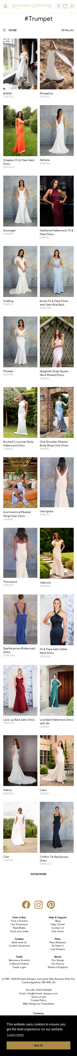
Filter (13, 30)
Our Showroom (19, 924)
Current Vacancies (19, 945)
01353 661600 (44, 989)
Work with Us (19, 942)
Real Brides (19, 927)
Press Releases (57, 942)
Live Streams (57, 949)
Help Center (58, 924)
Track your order (19, 931)
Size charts (58, 931)
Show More (39, 874)
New (7, 41)
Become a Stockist (19, 960)
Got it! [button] (38, 1045)
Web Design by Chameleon (38, 1003)
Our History (57, 963)
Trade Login (19, 967)
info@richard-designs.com (42, 993)
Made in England (58, 967)
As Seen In (58, 945)
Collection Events (19, 963)
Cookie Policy (38, 1000)
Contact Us (57, 927)
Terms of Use (38, 996)
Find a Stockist (19, 920)
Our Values (58, 960)
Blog (57, 920)
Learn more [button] (15, 1035)
